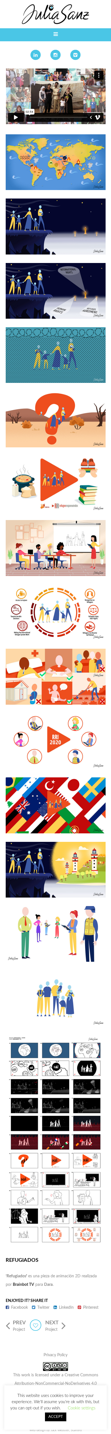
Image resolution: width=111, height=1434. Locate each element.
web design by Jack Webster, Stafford (56, 1430)
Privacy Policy (55, 1355)
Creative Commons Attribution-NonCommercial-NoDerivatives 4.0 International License (56, 1383)
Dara (48, 1285)
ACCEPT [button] (55, 1417)
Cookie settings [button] (81, 1408)
